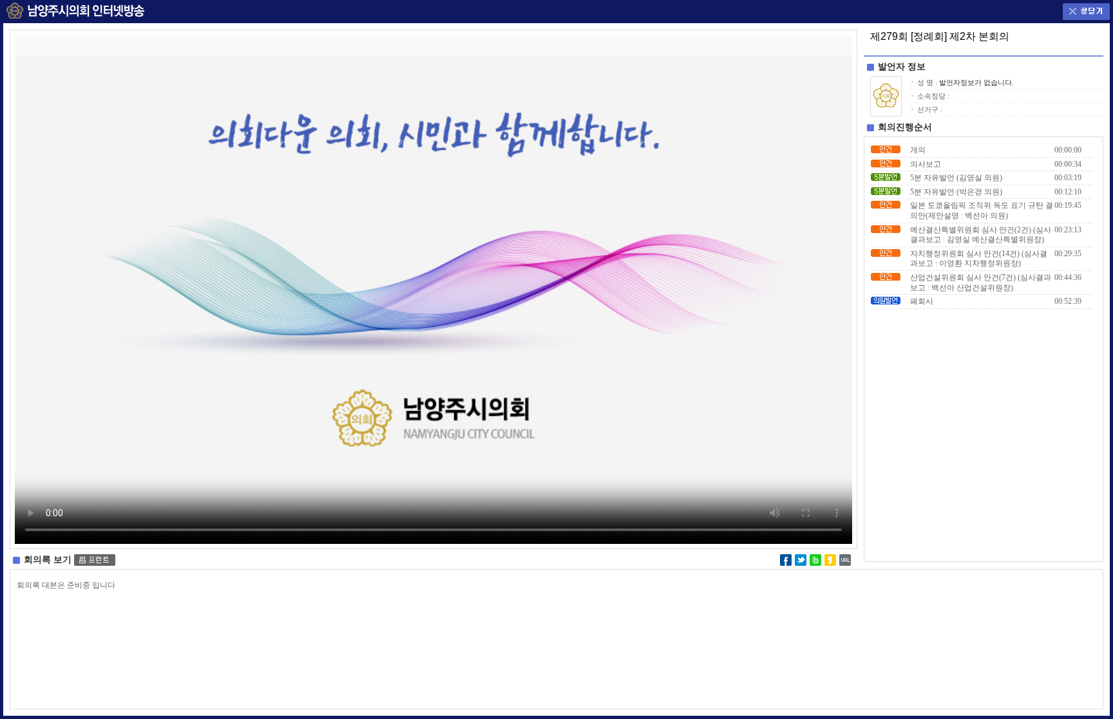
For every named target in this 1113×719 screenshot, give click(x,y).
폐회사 (921, 301)
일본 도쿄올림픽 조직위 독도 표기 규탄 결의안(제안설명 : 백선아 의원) (981, 210)
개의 (918, 149)
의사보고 (925, 164)
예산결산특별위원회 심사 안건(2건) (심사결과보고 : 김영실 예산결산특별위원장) (980, 235)
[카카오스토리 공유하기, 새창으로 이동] (830, 558)
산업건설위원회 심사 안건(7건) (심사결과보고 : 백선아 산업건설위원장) (980, 282)
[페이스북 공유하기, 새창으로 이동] (786, 558)
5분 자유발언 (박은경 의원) (956, 191)
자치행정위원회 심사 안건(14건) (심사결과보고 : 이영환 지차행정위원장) (978, 258)
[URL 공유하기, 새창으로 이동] (845, 558)
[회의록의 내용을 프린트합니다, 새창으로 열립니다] (94, 559)
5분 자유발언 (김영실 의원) (956, 177)
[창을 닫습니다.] (1086, 8)
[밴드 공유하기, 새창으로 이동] (815, 558)
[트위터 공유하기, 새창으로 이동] (800, 558)
